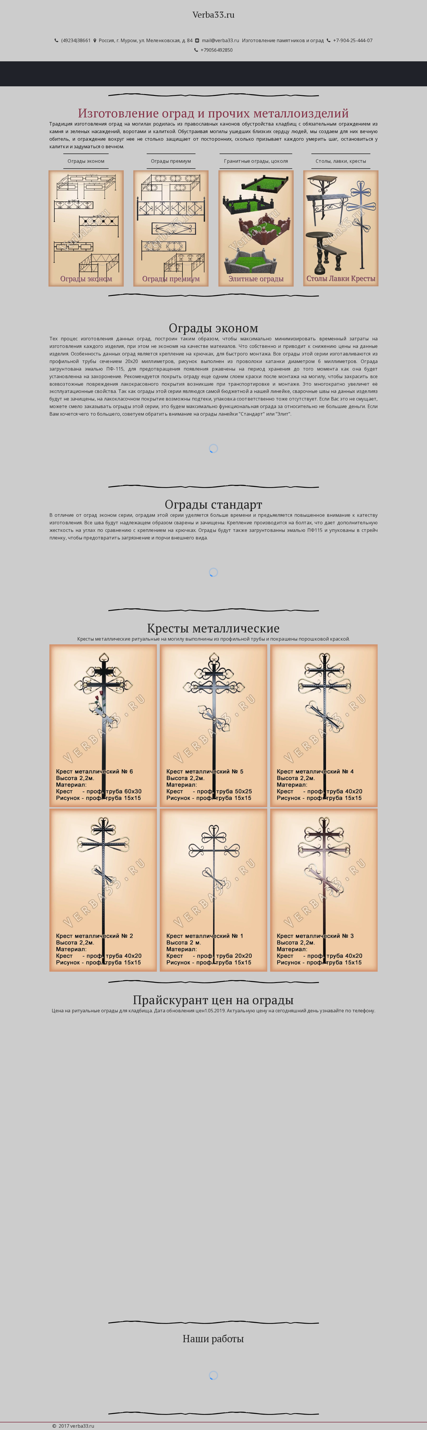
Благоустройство (219, 73)
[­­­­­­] (213, 26)
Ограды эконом (86, 161)
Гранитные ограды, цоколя (256, 161)
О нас (256, 73)
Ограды (179, 73)
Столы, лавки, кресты (341, 161)
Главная (112, 73)
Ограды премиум (171, 161)
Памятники (146, 73)
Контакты (285, 73)
